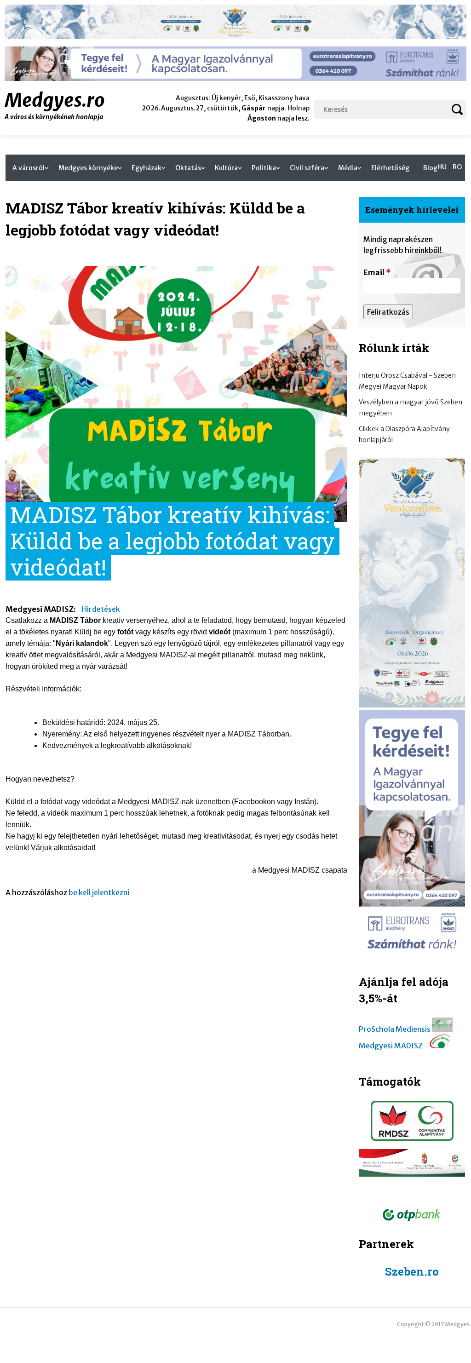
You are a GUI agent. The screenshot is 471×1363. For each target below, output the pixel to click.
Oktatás (188, 168)
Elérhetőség (390, 168)
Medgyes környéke (88, 168)
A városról (28, 168)
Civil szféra (307, 168)
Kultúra (226, 168)
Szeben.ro (412, 1271)
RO (457, 167)
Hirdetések (101, 609)
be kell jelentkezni (99, 892)
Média (347, 168)
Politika (264, 168)
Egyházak (146, 168)
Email (377, 272)
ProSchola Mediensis (395, 1029)
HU (442, 167)
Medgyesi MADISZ (391, 1045)
